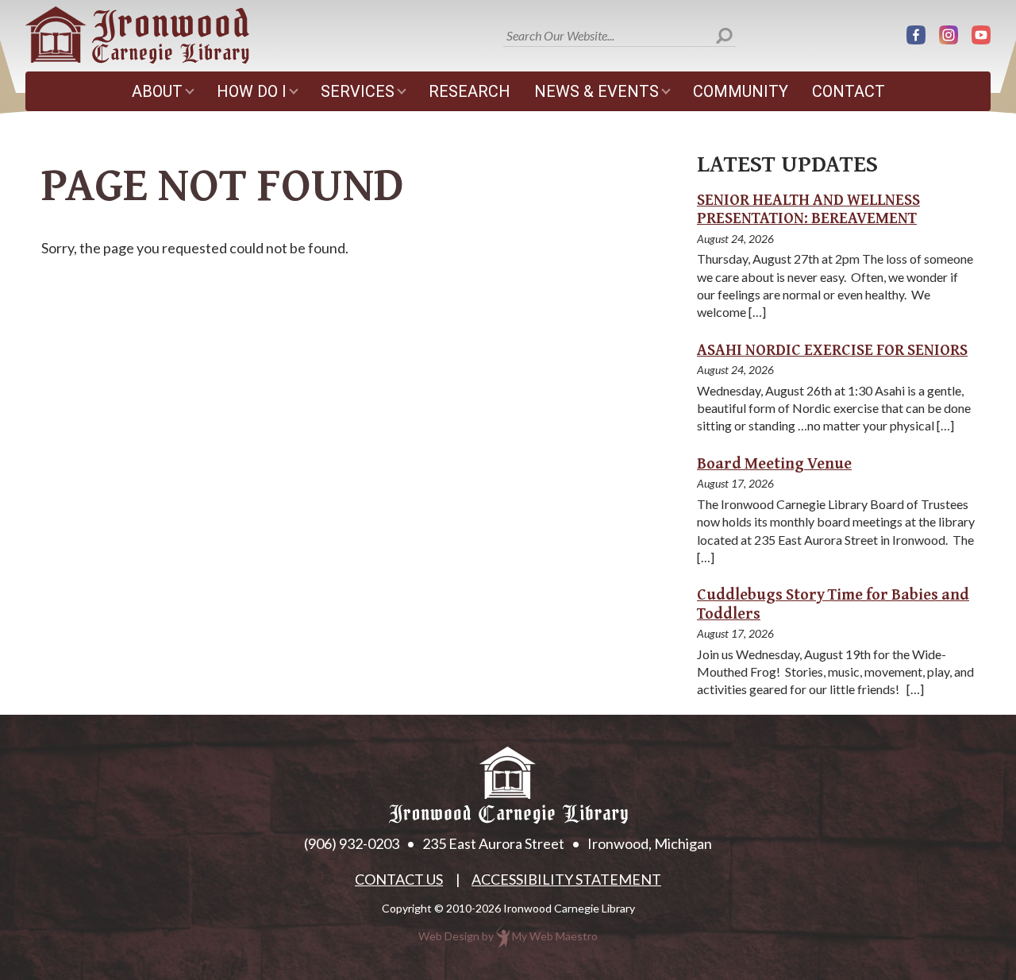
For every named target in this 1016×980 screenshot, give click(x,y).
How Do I (252, 91)
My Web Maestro (555, 936)
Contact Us (399, 879)
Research (469, 91)
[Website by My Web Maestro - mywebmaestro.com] (503, 936)
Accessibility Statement (566, 879)
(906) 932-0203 (351, 843)
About (157, 91)
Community (740, 91)
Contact (848, 91)
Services (357, 91)
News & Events (596, 91)
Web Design (448, 936)
